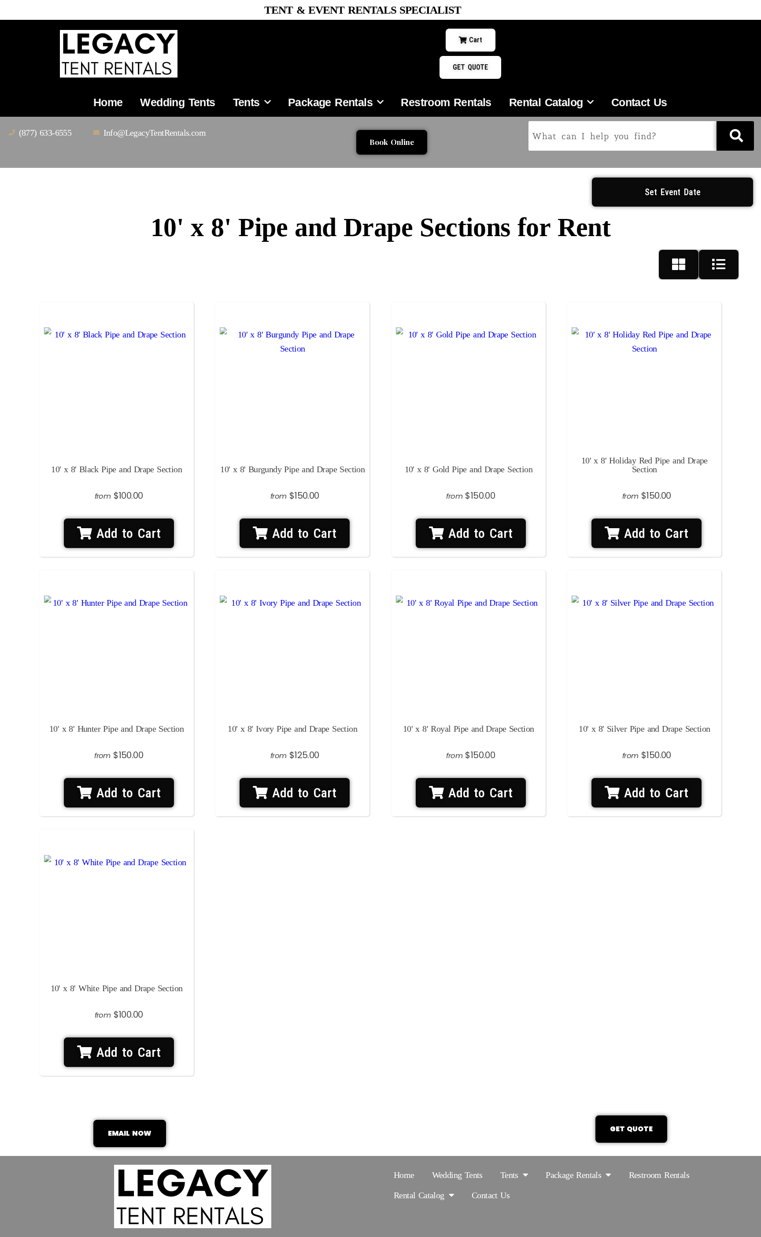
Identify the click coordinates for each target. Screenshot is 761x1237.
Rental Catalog (546, 102)
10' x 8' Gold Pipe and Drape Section (468, 469)
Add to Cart (126, 533)
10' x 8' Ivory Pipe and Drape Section (292, 728)
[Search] (735, 136)
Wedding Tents (177, 102)
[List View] (719, 264)
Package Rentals (330, 102)
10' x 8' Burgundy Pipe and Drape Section (292, 469)
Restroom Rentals (446, 102)
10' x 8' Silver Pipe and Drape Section (644, 728)
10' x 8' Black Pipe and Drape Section (116, 469)
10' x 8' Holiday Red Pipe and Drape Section (644, 465)
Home (108, 102)
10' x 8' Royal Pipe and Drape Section (468, 728)
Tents (246, 102)
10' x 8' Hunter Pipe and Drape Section (116, 728)
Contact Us (639, 102)
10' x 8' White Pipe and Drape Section (117, 988)
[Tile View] (679, 264)
